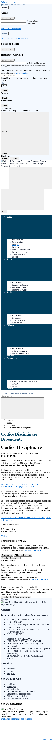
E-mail (29, 63)
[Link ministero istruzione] (13, 5)
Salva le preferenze (22, 597)
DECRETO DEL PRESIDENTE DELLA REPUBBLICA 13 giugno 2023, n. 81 (19, 485)
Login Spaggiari (22, 73)
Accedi (5, 7)
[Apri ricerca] (30, 178)
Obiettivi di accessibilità (17, 696)
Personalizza (7, 555)
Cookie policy (13, 684)
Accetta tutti (10, 558)
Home (9, 420)
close (4, 212)
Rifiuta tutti (23, 555)
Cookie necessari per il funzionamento (17, 587)
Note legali (11, 686)
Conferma (14, 159)
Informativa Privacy (15, 689)
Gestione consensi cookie (17, 699)
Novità (9, 422)
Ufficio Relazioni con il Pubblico (21, 691)
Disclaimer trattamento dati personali (16, 719)
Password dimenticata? (11, 28)
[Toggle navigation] (22, 199)
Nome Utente (32, 21)
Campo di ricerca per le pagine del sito (17, 393)
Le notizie (11, 425)
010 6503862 (16, 622)
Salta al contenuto (8, 2)
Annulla (5, 159)
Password (31, 24)
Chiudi (4, 91)
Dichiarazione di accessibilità (19, 694)
